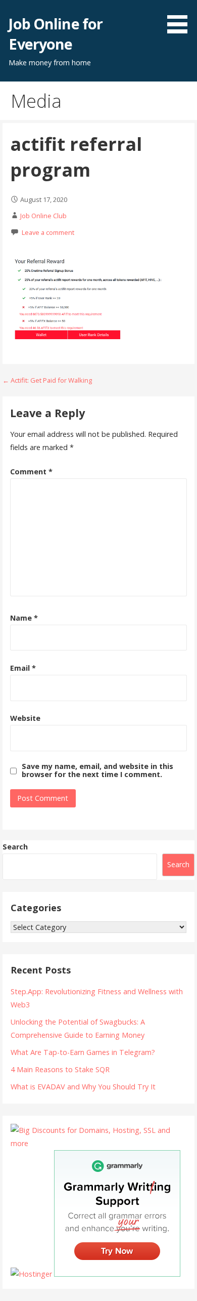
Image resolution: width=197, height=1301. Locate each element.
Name (24, 618)
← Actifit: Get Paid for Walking (47, 380)
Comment (31, 471)
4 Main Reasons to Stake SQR (60, 1069)
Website (25, 718)
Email (23, 668)
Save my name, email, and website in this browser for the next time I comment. (97, 770)
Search (15, 846)
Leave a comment (48, 232)
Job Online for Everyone (56, 34)
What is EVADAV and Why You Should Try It (83, 1086)
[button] (181, 18)
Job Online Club (43, 215)
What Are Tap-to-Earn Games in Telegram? (83, 1052)
